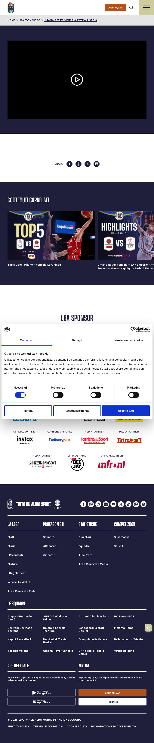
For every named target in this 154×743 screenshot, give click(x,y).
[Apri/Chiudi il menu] (146, 7)
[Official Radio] (77, 464)
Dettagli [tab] (77, 340)
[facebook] (69, 164)
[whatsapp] (78, 164)
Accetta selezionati (77, 410)
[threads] (98, 504)
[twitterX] (121, 504)
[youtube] (113, 504)
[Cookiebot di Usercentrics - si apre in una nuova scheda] (133, 329)
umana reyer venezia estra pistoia (70, 20)
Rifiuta (28, 410)
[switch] (58, 395)
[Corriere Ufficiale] (59, 440)
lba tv (24, 20)
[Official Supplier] (24, 440)
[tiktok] (128, 504)
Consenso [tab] (26, 340)
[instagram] (91, 504)
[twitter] (88, 164)
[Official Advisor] (111, 464)
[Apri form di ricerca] (131, 8)
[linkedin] (97, 164)
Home (11, 20)
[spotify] (143, 504)
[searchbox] (77, 4)
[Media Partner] (94, 440)
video (36, 20)
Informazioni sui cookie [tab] (127, 340)
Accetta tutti (126, 410)
